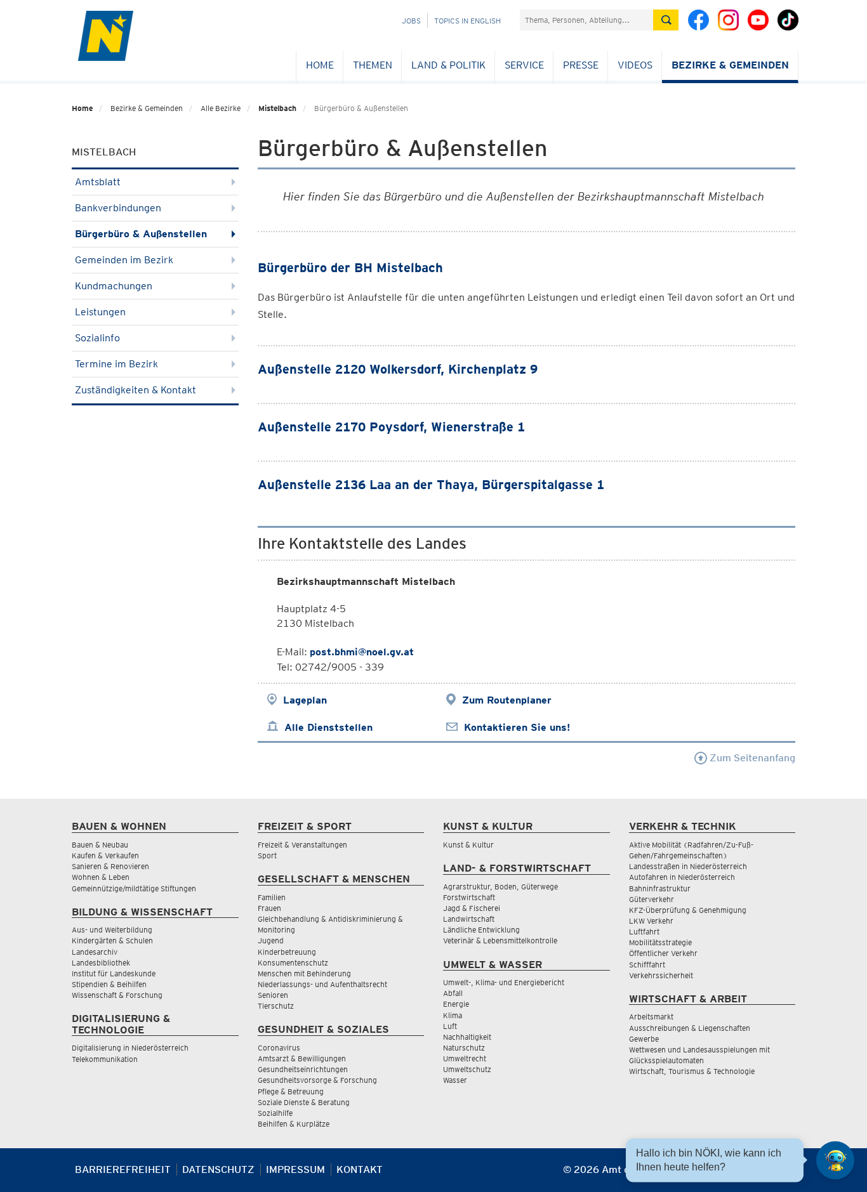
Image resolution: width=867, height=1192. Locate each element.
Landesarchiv (94, 952)
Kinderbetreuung (287, 952)
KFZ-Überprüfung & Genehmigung (687, 910)
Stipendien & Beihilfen (109, 984)
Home (320, 65)
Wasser (455, 1080)
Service (524, 65)
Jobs (411, 20)
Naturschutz (464, 1047)
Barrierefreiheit (123, 1169)
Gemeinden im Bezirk (124, 260)
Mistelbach (277, 108)
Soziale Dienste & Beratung (304, 1102)
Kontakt (359, 1169)
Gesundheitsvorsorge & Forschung (317, 1080)
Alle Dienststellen (328, 727)
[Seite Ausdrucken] (784, 1175)
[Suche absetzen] (665, 20)
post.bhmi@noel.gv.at (362, 652)
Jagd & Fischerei (471, 908)
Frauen (269, 908)
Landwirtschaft (468, 919)
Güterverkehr (651, 899)
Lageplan (305, 700)
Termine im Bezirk (116, 364)
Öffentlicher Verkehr (663, 953)
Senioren (273, 995)
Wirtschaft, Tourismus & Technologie (692, 1071)
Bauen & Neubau (100, 844)
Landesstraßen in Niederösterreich (688, 866)
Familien (272, 897)
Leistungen (100, 312)
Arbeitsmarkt (651, 1016)
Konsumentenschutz (293, 962)
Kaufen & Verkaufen (105, 855)
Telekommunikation (105, 1059)
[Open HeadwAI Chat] (835, 1160)
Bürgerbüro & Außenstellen (141, 234)
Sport (267, 855)
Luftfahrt (644, 931)
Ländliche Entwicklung (481, 929)
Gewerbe (644, 1039)
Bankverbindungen (118, 208)
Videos (635, 65)
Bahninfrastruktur (660, 888)
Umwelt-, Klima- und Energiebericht (503, 982)
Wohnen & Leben (100, 877)
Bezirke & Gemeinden (730, 65)
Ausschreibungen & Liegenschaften (689, 1028)
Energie (456, 1004)
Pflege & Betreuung (291, 1091)
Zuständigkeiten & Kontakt (135, 390)
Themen (372, 65)
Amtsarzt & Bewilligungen (302, 1058)
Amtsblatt (98, 182)
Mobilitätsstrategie (660, 942)
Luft (450, 1026)
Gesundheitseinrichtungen (303, 1069)
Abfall (453, 993)
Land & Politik (448, 65)
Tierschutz (276, 1006)
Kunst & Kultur (468, 844)
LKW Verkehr (651, 921)
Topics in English (467, 20)
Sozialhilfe (275, 1113)
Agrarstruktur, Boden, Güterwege (500, 886)
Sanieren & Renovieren (110, 866)
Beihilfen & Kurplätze (293, 1124)
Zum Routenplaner (507, 700)
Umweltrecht (464, 1058)
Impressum (295, 1169)
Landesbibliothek (101, 962)
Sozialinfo (97, 338)
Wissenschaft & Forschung (117, 995)
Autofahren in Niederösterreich (682, 877)
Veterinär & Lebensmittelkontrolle (500, 940)
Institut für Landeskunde (114, 973)
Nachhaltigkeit (467, 1037)
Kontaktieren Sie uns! (517, 727)
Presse (581, 65)
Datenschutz (218, 1169)
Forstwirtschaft (469, 897)
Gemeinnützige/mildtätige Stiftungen (134, 888)
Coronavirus (279, 1047)
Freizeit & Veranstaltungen (302, 844)
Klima (452, 1015)
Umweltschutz (467, 1069)
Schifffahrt (647, 964)
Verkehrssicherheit (661, 975)
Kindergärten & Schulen (112, 940)
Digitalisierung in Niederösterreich (130, 1047)
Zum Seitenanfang (751, 758)
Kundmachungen (113, 286)
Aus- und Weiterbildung (112, 929)
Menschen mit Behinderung (304, 973)
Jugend (271, 940)
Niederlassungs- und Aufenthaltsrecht (322, 984)
